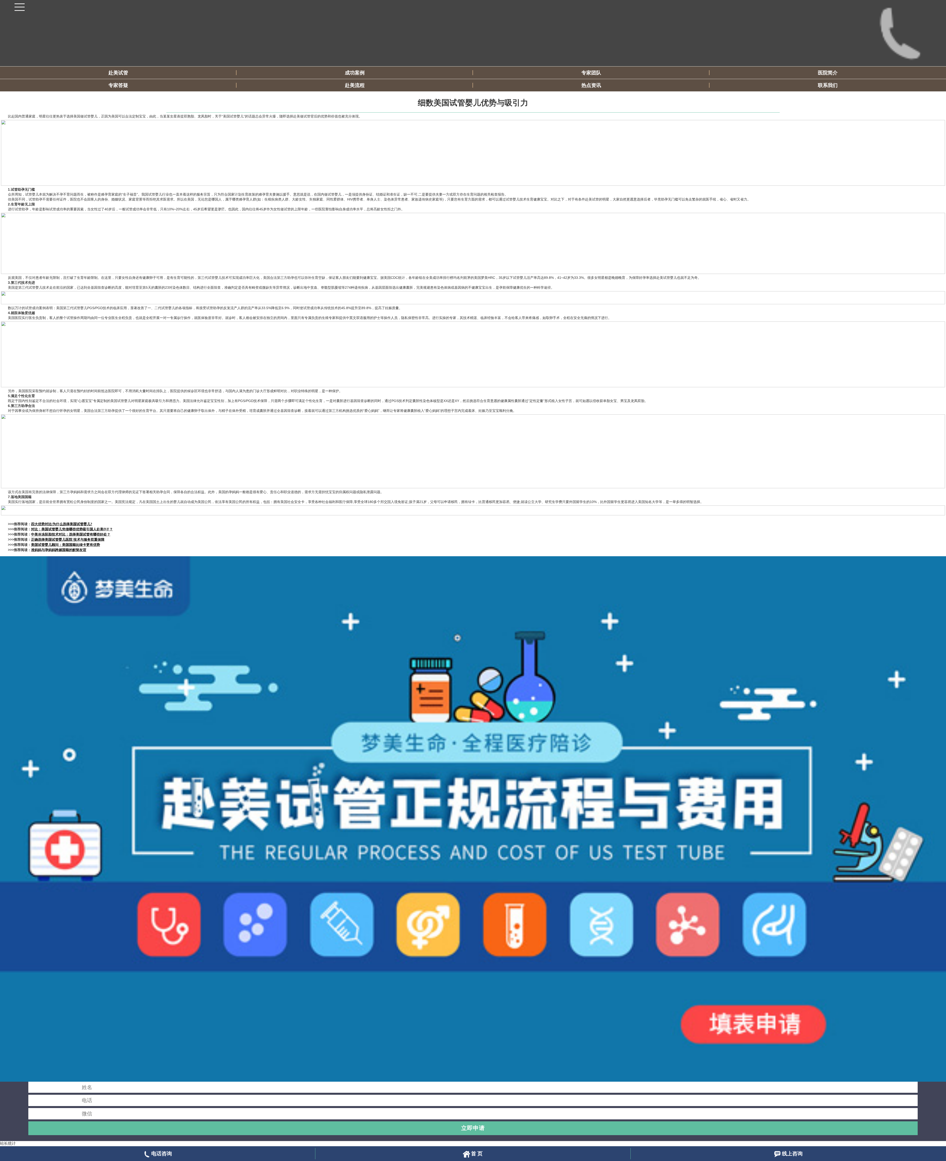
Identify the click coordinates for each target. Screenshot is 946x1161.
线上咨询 (792, 1153)
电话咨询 (161, 1153)
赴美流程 (355, 85)
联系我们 (828, 85)
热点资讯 (591, 85)
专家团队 (591, 72)
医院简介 (828, 72)
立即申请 (473, 1128)
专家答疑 (118, 85)
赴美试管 (118, 72)
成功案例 (355, 72)
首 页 (477, 1153)
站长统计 (8, 1143)
